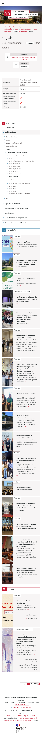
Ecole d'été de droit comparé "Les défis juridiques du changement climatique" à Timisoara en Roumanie (26, 368)
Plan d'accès (27, 707)
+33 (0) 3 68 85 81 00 (22, 705)
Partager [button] (23, 684)
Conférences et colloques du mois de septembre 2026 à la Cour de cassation (26, 299)
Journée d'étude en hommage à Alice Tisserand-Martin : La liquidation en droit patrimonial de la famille (26, 639)
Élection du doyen (22, 416)
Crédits (32, 716)
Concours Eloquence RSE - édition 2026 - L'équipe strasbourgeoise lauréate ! (26, 338)
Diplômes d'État (8, 29)
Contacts (16, 707)
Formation (35, 27)
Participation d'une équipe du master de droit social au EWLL (26, 460)
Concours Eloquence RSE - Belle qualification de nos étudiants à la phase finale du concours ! (26, 507)
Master (16, 29)
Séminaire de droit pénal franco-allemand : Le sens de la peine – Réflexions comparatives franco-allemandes (26, 317)
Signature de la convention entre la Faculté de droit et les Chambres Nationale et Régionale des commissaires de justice (26, 572)
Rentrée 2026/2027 (23, 242)
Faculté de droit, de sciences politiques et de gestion (16, 27)
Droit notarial (7, 31)
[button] (37, 3)
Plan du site (11, 716)
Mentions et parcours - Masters (29, 29)
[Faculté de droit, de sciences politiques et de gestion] (7, 13)
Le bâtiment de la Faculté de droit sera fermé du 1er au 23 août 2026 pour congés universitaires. (26, 263)
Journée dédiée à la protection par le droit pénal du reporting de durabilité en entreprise (26, 543)
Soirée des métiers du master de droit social (24, 489)
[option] (21, 244)
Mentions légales (22, 716)
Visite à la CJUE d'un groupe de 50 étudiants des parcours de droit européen (26, 526)
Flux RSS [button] (34, 684)
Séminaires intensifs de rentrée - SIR (24, 602)
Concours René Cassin (24, 436)
